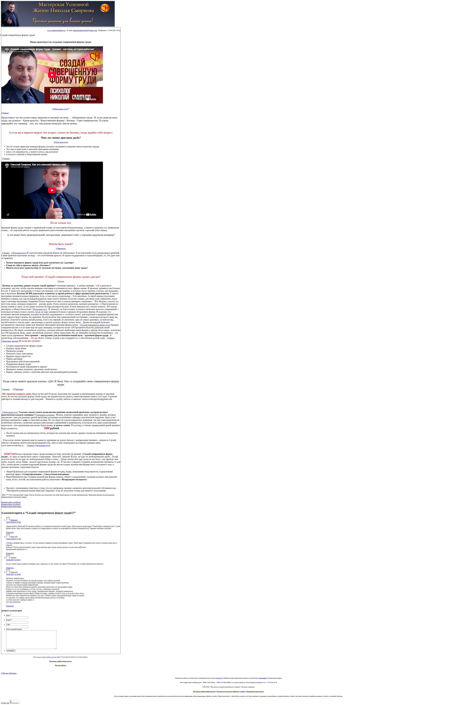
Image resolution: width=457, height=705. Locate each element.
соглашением (262, 678)
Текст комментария (14, 629)
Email (9, 620)
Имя (8, 615)
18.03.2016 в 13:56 (13, 522)
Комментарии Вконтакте (11, 507)
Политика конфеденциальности (204, 691)
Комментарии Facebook (10, 504)
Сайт (8, 625)
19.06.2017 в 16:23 (13, 574)
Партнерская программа (255, 691)
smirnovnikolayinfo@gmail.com (85, 30)
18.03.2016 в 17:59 (13, 539)
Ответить (10, 532)
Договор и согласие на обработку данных (230, 691)
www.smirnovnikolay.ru (56, 30)
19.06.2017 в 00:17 (13, 560)
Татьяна (13, 520)
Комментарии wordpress (11, 502)
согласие (218, 678)
